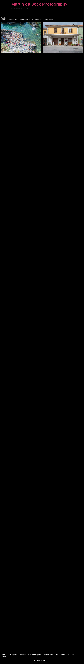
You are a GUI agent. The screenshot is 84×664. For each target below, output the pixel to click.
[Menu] (14, 12)
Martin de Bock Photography (39, 4)
